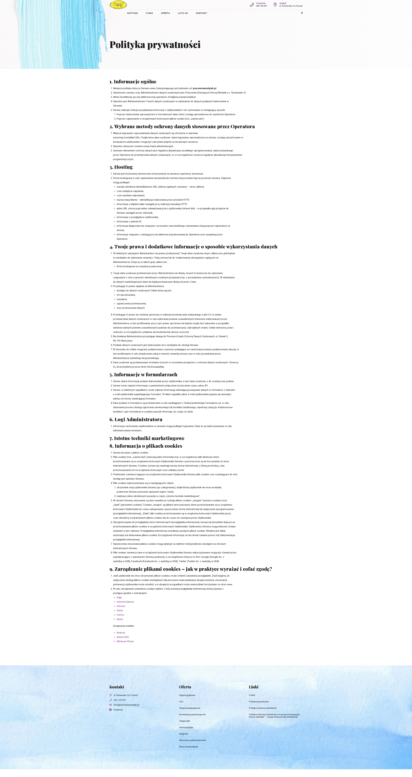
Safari (120, 610)
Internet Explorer (125, 601)
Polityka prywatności (259, 701)
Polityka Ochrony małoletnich (262, 708)
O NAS (149, 13)
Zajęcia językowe (187, 695)
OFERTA (165, 13)
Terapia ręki (184, 721)
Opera (120, 619)
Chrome (121, 606)
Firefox (120, 614)
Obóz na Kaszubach (188, 746)
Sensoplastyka (186, 727)
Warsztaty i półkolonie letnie (192, 740)
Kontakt (201, 13)
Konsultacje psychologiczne (192, 714)
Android (121, 632)
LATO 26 (183, 13)
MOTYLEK (132, 13)
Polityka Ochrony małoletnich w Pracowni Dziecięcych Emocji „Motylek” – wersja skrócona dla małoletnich (274, 715)
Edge (119, 597)
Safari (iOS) (123, 637)
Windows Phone (125, 641)
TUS (181, 701)
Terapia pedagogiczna (189, 708)
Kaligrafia (183, 733)
